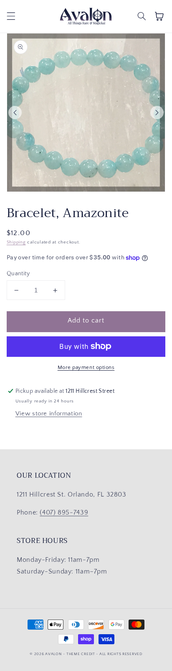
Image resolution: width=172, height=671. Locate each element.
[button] (10, 16)
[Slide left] (15, 112)
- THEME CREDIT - (81, 654)
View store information (48, 413)
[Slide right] (157, 112)
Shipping (16, 242)
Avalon (53, 654)
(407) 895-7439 (64, 512)
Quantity (18, 273)
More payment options (86, 367)
